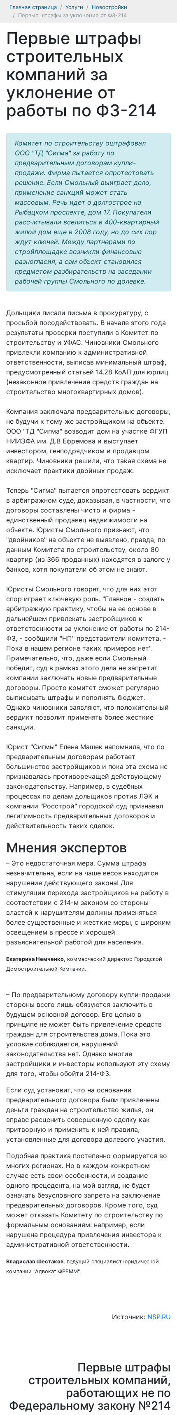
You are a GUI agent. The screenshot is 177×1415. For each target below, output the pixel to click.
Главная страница (33, 7)
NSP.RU (159, 1317)
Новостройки (109, 7)
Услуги (74, 7)
